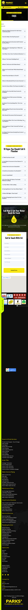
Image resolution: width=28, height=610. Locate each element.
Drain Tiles (5, 460)
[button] (14, 157)
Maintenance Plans (8, 488)
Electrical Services (7, 513)
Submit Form (14, 270)
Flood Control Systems (9, 500)
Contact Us (5, 579)
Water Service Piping (8, 472)
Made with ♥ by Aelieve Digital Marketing (14, 606)
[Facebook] (3, 575)
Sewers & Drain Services (9, 439)
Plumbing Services (7, 525)
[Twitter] (5, 575)
